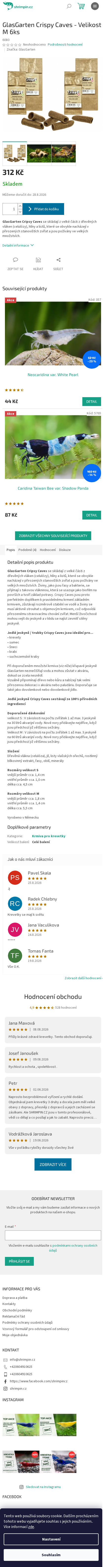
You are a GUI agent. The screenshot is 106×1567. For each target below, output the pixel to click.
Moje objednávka (15, 1335)
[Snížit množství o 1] (20, 212)
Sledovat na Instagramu (43, 1487)
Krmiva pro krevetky (48, 836)
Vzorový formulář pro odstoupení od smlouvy (35, 1329)
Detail (91, 401)
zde (31, 1526)
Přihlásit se (19, 1261)
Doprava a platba (14, 1297)
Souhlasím (51, 1555)
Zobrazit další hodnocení (83, 978)
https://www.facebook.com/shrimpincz (39, 1381)
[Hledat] (69, 6)
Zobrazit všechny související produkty (53, 536)
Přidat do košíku (46, 209)
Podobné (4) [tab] (27, 550)
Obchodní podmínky (17, 1310)
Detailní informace (15, 245)
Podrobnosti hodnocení (65, 44)
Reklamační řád (13, 1316)
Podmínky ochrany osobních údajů (27, 1322)
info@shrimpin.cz (22, 1359)
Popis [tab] (11, 550)
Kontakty (9, 1304)
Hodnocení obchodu (53, 996)
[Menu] (95, 6)
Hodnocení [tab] (48, 550)
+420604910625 (21, 1366)
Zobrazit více (53, 1164)
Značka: (21, 49)
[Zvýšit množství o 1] (20, 206)
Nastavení (51, 1539)
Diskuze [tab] (65, 550)
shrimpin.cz (18, 1388)
